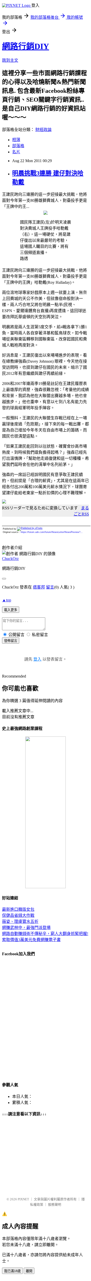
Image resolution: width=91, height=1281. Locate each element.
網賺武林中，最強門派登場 (26, 927)
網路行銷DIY (25, 46)
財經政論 (43, 129)
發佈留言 (10, 641)
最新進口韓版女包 (18, 909)
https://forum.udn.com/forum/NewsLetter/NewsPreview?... (52, 532)
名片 (16, 152)
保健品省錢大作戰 (18, 915)
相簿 (16, 140)
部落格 (18, 146)
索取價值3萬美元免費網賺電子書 (31, 940)
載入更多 (10, 610)
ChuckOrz (10, 558)
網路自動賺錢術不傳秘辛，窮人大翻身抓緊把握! (45, 933)
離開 (29, 1271)
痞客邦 (39, 587)
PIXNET (23, 1199)
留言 (50, 587)
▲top (6, 600)
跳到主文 (10, 60)
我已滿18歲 (12, 1271)
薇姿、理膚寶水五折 (20, 921)
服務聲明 (54, 1204)
